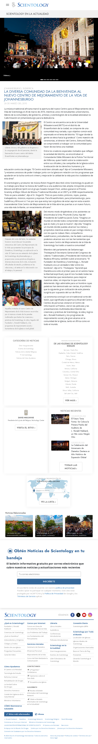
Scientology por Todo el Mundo (83, 633)
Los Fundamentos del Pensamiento (35, 637)
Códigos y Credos (11, 643)
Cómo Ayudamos (12, 666)
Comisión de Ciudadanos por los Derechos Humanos (22, 731)
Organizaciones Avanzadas (83, 647)
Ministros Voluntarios (12, 700)
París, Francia (70, 356)
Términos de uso (85, 736)
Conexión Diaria (80, 623)
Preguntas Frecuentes (12, 651)
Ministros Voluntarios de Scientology (42, 722)
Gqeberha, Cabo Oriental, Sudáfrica (71, 353)
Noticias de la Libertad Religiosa (26, 352)
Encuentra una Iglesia (38, 682)
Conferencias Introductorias (55, 635)
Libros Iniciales (55, 626)
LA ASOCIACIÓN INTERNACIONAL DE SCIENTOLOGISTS (22, 725)
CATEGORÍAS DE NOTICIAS (26, 340)
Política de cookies (71, 736)
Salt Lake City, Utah (70, 393)
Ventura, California (70, 368)
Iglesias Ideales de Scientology (80, 642)
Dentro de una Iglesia (12, 647)
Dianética (22, 719)
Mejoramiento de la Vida (36, 654)
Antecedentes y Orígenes (14, 640)
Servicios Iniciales (35, 644)
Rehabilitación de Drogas (13, 681)
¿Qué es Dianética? (11, 636)
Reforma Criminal (10, 677)
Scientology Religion (52, 719)
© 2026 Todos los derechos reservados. (26, 737)
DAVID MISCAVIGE (26, 417)
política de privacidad (65, 587)
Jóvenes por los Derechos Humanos (69, 728)
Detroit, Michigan (71, 378)
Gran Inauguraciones (26, 345)
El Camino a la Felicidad (13, 669)
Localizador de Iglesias (81, 637)
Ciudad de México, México (71, 362)
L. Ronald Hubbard (10, 719)
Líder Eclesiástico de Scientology (58, 659)
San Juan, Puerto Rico (71, 350)
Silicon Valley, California (71, 390)
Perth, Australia (71, 387)
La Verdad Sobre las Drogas (10, 685)
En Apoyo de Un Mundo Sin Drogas (16, 728)
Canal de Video (10, 655)
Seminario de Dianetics (36, 647)
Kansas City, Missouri (71, 375)
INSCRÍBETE (49, 581)
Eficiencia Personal (34, 651)
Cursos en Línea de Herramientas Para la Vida (37, 627)
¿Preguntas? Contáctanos (33, 671)
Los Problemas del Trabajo (37, 632)
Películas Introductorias (59, 640)
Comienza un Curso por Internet (15, 722)
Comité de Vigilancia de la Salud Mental (13, 695)
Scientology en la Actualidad (58, 646)
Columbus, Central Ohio (71, 371)
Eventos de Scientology (26, 348)
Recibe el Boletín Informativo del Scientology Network (37, 693)
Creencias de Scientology (13, 632)
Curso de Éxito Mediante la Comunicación (37, 659)
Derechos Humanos (12, 690)
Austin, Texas (70, 365)
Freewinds (77, 655)
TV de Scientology (26, 355)
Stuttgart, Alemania (71, 381)
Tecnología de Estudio (12, 673)
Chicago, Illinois (70, 359)
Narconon (64, 725)
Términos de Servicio (26, 596)
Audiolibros (54, 630)
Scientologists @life (80, 626)
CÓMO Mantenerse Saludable (13, 707)
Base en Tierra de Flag (81, 651)
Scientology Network (35, 719)
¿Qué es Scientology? (14, 623)
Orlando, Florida (70, 384)
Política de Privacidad (54, 593)
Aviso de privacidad (57, 736)
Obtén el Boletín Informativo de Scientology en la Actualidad (37, 701)
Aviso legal (54, 738)
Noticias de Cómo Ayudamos (26, 358)
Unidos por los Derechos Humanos (43, 728)
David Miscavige (67, 719)
